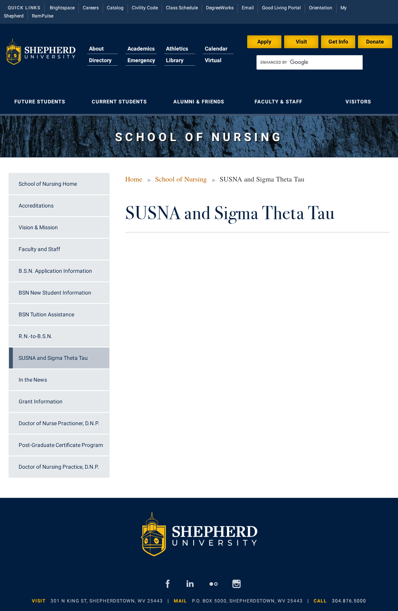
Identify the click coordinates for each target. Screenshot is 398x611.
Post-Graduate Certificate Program (61, 445)
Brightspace (62, 7)
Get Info (338, 41)
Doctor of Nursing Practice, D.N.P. (59, 467)
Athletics (177, 48)
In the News (33, 380)
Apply (264, 41)
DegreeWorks (220, 7)
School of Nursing (181, 178)
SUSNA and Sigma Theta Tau (53, 358)
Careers (91, 7)
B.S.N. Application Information (55, 271)
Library (174, 60)
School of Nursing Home (48, 184)
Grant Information (41, 401)
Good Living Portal (281, 7)
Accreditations (36, 206)
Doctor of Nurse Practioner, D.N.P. (59, 423)
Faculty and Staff (39, 249)
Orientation (320, 7)
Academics (141, 48)
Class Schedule (182, 7)
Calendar (216, 48)
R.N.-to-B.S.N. (35, 336)
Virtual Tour (213, 65)
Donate (375, 41)
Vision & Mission (38, 227)
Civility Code (145, 7)
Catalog (115, 7)
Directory (100, 60)
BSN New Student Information (55, 293)
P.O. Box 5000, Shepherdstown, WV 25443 (247, 601)
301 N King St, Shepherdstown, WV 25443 (107, 601)
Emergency (141, 60)
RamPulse (42, 16)
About (96, 48)
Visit (301, 41)
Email (248, 7)
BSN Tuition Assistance (46, 314)
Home (133, 178)
